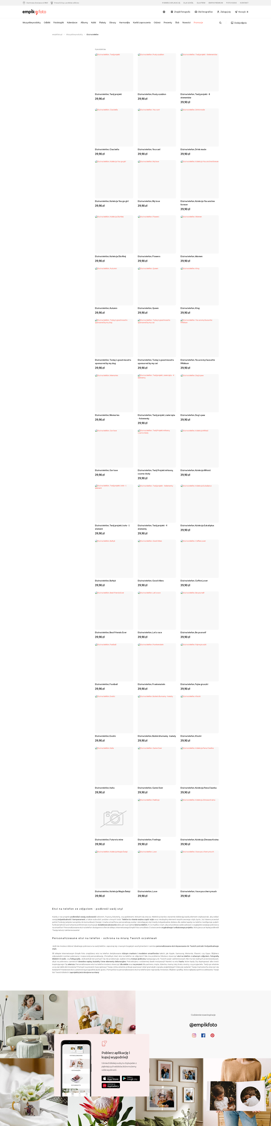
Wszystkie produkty (32, 22)
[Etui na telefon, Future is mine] (114, 817)
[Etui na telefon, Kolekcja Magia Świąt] (114, 869)
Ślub (177, 22)
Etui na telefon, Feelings (149, 840)
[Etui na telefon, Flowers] (157, 234)
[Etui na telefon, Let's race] (157, 610)
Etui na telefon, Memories (107, 415)
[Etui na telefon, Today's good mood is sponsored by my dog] (114, 338)
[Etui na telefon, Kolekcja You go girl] (114, 179)
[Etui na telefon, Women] (200, 234)
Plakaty (102, 22)
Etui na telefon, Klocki (191, 736)
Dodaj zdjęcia (240, 23)
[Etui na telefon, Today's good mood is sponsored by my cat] (157, 338)
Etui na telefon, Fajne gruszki (194, 684)
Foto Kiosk (231, 3)
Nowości (187, 22)
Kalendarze (72, 22)
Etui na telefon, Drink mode (193, 149)
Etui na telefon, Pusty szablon (152, 94)
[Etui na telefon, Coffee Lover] (200, 559)
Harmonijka (124, 22)
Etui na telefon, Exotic (105, 736)
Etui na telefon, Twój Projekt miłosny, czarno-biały (155, 472)
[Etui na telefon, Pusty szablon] (157, 72)
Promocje (198, 22)
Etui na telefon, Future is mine (109, 840)
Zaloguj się (225, 12)
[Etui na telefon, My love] (157, 179)
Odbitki (47, 22)
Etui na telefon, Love (147, 891)
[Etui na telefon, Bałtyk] (114, 559)
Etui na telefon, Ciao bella (107, 149)
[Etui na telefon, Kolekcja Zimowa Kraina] (200, 818)
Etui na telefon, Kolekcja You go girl (112, 201)
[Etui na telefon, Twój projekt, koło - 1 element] (114, 503)
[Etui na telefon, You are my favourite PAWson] (200, 338)
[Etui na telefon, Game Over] (157, 766)
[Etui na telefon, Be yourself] (200, 610)
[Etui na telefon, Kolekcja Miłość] (200, 448)
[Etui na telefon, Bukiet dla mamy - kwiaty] (157, 714)
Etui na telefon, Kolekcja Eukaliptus (197, 525)
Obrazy (112, 22)
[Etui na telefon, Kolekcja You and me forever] (200, 179)
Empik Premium (216, 3)
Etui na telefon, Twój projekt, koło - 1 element (112, 527)
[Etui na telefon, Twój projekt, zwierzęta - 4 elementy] (157, 393)
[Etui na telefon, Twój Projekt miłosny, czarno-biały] (157, 448)
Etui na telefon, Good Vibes (151, 581)
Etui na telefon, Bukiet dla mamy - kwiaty (157, 736)
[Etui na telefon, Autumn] (114, 286)
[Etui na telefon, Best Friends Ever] (114, 610)
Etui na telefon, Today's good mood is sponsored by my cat (156, 361)
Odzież (157, 22)
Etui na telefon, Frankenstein (151, 684)
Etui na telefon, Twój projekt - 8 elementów (195, 96)
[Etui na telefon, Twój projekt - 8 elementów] (200, 72)
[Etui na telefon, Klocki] (200, 714)
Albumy (84, 22)
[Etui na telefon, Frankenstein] (157, 662)
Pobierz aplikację (171, 3)
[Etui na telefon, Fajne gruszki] (200, 662)
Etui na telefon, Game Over (150, 788)
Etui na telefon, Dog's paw (193, 415)
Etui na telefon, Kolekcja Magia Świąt (112, 891)
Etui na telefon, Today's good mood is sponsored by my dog (113, 361)
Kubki (93, 22)
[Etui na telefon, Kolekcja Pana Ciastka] (200, 766)
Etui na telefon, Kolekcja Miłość (196, 470)
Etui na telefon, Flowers (149, 256)
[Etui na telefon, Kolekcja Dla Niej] (114, 234)
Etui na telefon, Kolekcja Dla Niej (110, 256)
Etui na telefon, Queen (148, 308)
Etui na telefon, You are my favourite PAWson (198, 361)
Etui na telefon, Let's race (150, 632)
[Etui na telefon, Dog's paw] (200, 393)
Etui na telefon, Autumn (106, 308)
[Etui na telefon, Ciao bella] (114, 127)
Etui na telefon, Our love (106, 470)
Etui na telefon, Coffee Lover (194, 581)
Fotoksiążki (58, 22)
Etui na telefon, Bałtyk (105, 581)
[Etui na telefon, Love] (157, 869)
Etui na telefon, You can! (149, 149)
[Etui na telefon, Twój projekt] (114, 72)
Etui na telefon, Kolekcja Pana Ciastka (199, 788)
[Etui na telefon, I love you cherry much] (200, 869)
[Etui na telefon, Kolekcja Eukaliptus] (200, 503)
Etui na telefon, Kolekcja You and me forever (198, 203)
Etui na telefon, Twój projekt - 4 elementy (152, 527)
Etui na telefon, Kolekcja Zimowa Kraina (200, 840)
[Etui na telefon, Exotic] (114, 714)
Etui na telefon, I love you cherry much (199, 891)
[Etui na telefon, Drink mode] (200, 127)
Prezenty (168, 22)
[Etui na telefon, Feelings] (157, 818)
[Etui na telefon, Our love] (114, 448)
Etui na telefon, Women (192, 256)
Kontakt (244, 3)
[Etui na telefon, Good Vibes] (157, 559)
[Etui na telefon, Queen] (157, 286)
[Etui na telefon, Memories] (114, 393)
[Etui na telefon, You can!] (157, 127)
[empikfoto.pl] (40, 12)
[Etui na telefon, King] (200, 286)
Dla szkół (188, 3)
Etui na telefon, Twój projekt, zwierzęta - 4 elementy (156, 417)
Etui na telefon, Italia (104, 788)
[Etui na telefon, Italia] (114, 766)
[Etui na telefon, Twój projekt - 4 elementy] (157, 503)
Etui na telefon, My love (149, 201)
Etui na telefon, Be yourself (193, 632)
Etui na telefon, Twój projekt (108, 94)
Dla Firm (201, 3)
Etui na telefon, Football (106, 684)
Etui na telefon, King (190, 308)
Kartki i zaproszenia (142, 22)
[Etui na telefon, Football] (114, 662)
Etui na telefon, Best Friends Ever (111, 632)
